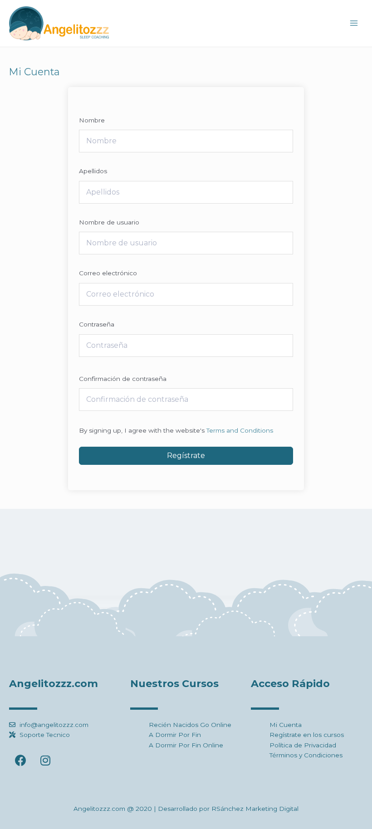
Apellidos (93, 171)
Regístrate (186, 455)
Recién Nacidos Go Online (190, 724)
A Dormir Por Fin (175, 734)
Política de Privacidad (302, 745)
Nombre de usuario (109, 222)
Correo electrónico (108, 273)
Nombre (92, 120)
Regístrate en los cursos (306, 734)
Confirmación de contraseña (122, 378)
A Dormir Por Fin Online (186, 745)
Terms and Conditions (239, 430)
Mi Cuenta (285, 724)
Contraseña (96, 324)
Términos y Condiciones (306, 755)
